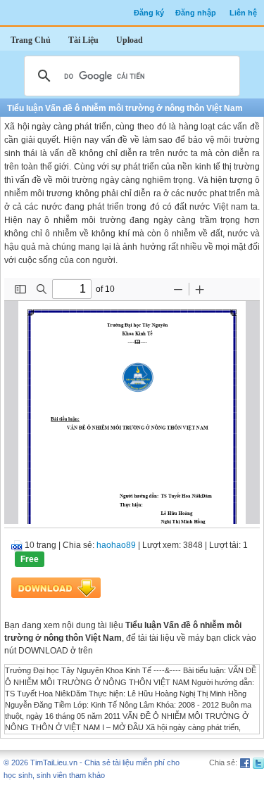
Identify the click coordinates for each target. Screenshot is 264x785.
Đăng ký (149, 12)
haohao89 (116, 545)
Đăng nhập (195, 12)
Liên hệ (243, 12)
